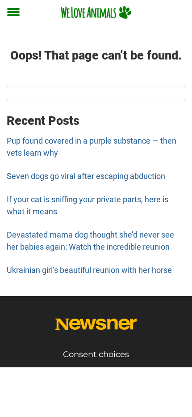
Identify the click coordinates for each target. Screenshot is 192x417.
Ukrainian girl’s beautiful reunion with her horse (89, 270)
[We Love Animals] (96, 12)
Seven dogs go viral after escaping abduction (86, 176)
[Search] (179, 93)
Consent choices (96, 354)
